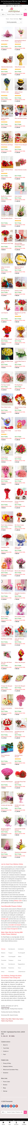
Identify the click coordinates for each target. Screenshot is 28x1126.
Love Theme (18, 430)
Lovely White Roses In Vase (20, 362)
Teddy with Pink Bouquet (7, 570)
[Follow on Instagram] (5, 1106)
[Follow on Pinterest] (11, 1106)
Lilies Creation (18, 196)
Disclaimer (5, 1072)
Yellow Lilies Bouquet (20, 662)
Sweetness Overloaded (20, 852)
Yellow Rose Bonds (19, 339)
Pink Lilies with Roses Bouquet (6, 663)
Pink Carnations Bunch (6, 218)
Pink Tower (4, 852)
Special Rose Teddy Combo (6, 431)
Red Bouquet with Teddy (7, 243)
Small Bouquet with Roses (19, 732)
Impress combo (18, 290)
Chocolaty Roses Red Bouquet (20, 782)
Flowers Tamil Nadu (14, 18)
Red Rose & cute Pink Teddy (20, 313)
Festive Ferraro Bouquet (21, 144)
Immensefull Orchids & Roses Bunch (20, 41)
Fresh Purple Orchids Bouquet (20, 829)
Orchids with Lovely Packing (19, 806)
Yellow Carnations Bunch (5, 267)
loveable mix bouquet (15, 924)
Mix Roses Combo (19, 525)
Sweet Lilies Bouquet (20, 686)
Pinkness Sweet (19, 479)
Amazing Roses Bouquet (18, 756)
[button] (2, 10)
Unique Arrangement (12, 928)
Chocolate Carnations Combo (20, 593)
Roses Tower (18, 218)
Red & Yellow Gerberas (7, 525)
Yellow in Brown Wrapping (18, 92)
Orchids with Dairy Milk (6, 805)
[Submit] (25, 14)
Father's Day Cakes (17, 1019)
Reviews (5, 1084)
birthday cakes (18, 900)
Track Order (6, 1048)
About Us (5, 1045)
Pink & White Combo (20, 616)
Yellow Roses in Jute (20, 67)
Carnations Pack (5, 547)
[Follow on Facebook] (2, 1106)
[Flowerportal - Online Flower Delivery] (14, 10)
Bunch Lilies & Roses (20, 570)
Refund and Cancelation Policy (10, 1069)
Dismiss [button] (23, 3)
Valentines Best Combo (7, 67)
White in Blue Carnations (18, 548)
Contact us (5, 1051)
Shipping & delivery (8, 1066)
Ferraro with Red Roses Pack (7, 170)
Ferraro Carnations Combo (19, 502)
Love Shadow (18, 457)
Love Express (4, 312)
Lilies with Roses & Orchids (19, 639)
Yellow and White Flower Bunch (7, 362)
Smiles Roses (4, 457)
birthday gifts (4, 919)
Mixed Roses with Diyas (7, 144)
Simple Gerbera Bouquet (5, 119)
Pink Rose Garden (5, 385)
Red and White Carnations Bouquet (20, 244)
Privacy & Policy (7, 1063)
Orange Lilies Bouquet (6, 686)
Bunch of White (5, 616)
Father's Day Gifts (6, 1019)
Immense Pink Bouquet (7, 781)
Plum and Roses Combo (21, 118)
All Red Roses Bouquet (7, 501)
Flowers (7, 18)
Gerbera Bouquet (19, 708)
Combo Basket (4, 40)
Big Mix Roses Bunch (6, 196)
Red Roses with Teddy (6, 638)
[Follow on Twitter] (8, 1106)
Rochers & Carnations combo (6, 709)
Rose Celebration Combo (5, 756)
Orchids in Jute (5, 92)
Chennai (3, 949)
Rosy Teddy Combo (6, 407)
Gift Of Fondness (5, 479)
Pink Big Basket (18, 385)
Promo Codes (6, 1081)
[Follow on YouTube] (16, 1106)
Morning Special (5, 290)
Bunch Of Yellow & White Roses (19, 267)
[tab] (5, 1008)
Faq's (4, 1054)
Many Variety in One (6, 593)
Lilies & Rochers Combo (21, 169)
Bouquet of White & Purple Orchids (6, 829)
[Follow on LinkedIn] (14, 1106)
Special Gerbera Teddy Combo (20, 408)
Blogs (4, 1088)
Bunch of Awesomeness (7, 731)
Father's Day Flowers (7, 1021)
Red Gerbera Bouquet (6, 339)
